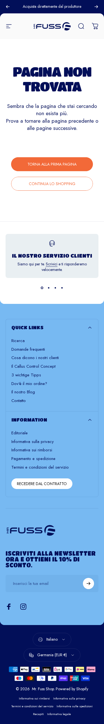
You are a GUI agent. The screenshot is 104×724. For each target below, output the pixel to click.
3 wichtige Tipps (26, 375)
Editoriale (19, 433)
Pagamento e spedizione (33, 458)
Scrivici (51, 264)
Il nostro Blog (23, 392)
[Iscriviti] (88, 583)
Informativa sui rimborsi (31, 450)
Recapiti (38, 714)
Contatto (18, 400)
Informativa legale (59, 714)
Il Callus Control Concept (33, 366)
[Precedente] (8, 6)
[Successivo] (96, 6)
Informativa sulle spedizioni (75, 706)
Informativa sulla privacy (32, 441)
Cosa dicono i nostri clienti (35, 357)
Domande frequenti (28, 349)
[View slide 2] (48, 288)
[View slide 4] (62, 288)
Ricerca (18, 340)
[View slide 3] (55, 288)
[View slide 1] (42, 288)
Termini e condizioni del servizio (40, 467)
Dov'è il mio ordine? (29, 383)
